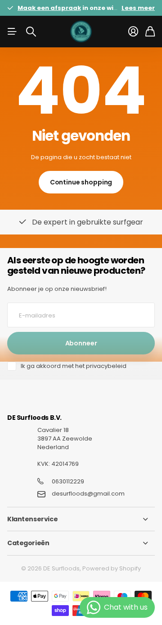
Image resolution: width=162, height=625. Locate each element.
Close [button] (81, 519)
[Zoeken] (31, 31)
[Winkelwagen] (150, 31)
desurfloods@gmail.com (88, 494)
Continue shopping (81, 182)
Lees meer (138, 8)
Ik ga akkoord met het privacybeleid (73, 366)
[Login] (133, 31)
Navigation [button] (12, 31)
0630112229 (68, 482)
